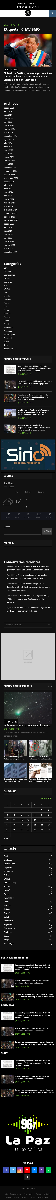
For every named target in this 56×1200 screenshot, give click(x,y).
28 (35, 830)
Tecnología (8, 349)
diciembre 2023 (10, 210)
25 (14, 830)
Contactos (31, 3)
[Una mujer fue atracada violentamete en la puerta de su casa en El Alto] (40, 748)
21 (35, 825)
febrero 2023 (9, 245)
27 (28, 830)
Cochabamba (9, 275)
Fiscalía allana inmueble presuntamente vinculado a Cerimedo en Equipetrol (35, 382)
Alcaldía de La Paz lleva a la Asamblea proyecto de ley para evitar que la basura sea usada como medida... (33, 412)
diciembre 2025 (10, 136)
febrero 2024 (9, 203)
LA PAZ (7, 289)
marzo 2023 (9, 241)
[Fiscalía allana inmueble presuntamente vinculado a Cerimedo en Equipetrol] (10, 385)
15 (42, 820)
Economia (8, 282)
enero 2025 (8, 164)
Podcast (7, 314)
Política (7, 69)
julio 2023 (8, 227)
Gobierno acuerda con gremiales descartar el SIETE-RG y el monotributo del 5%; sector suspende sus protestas (28, 587)
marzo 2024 (9, 199)
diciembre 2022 (10, 252)
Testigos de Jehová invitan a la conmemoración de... (40, 780)
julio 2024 (8, 185)
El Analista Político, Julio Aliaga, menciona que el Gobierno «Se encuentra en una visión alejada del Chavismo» (28, 76)
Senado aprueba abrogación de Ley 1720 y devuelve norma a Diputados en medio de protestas (28, 599)
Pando (6, 310)
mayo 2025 (8, 150)
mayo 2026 (8, 118)
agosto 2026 (9, 108)
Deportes (7, 278)
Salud (6, 324)
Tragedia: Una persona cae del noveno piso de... (15, 780)
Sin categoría (9, 335)
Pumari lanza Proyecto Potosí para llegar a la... (14, 757)
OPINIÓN (7, 300)
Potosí (6, 321)
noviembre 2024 (10, 171)
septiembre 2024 (11, 178)
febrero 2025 (9, 161)
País (5, 307)
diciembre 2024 (10, 168)
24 (7, 830)
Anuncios (21, 3)
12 (21, 820)
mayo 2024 (8, 192)
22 (42, 825)
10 (7, 820)
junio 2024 (8, 189)
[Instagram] (20, 1170)
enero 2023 (8, 248)
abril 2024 (8, 196)
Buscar (7, 527)
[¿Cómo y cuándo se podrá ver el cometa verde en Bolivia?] (28, 708)
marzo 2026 (9, 125)
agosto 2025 (9, 140)
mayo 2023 (8, 234)
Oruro (6, 303)
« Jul (6, 839)
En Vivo (33, 1197)
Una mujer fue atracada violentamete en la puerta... (40, 757)
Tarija (6, 345)
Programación (43, 1197)
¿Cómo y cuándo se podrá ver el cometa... (28, 725)
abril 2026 (8, 122)
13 (28, 820)
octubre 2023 (9, 217)
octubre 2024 (9, 175)
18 (14, 825)
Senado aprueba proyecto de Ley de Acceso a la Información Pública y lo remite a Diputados (33, 397)
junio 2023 (8, 231)
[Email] (34, 1170)
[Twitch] (41, 1170)
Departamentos (15, 1194)
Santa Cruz (8, 328)
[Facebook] (6, 1170)
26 (21, 830)
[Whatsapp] (48, 1170)
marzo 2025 (9, 157)
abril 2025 (8, 154)
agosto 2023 (9, 224)
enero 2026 (8, 132)
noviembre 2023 (10, 213)
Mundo (7, 296)
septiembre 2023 (11, 220)
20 (28, 825)
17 (7, 825)
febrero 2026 (9, 129)
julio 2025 (8, 143)
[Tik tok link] (38, 7)
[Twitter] (13, 1170)
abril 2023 (8, 238)
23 (49, 825)
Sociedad (14, 69)
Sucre (6, 342)
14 (35, 820)
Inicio (6, 1194)
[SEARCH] (49, 624)
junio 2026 (8, 115)
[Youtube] (27, 1170)
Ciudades (8, 271)
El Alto (6, 285)
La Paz (7, 292)
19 (21, 825)
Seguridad (8, 331)
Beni (6, 268)
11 (14, 820)
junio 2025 (8, 147)
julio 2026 (8, 111)
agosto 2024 (9, 182)
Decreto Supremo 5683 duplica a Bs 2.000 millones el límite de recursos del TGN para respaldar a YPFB (34, 368)
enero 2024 (8, 206)
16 (49, 820)
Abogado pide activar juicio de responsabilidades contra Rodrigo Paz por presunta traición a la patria (34, 427)
